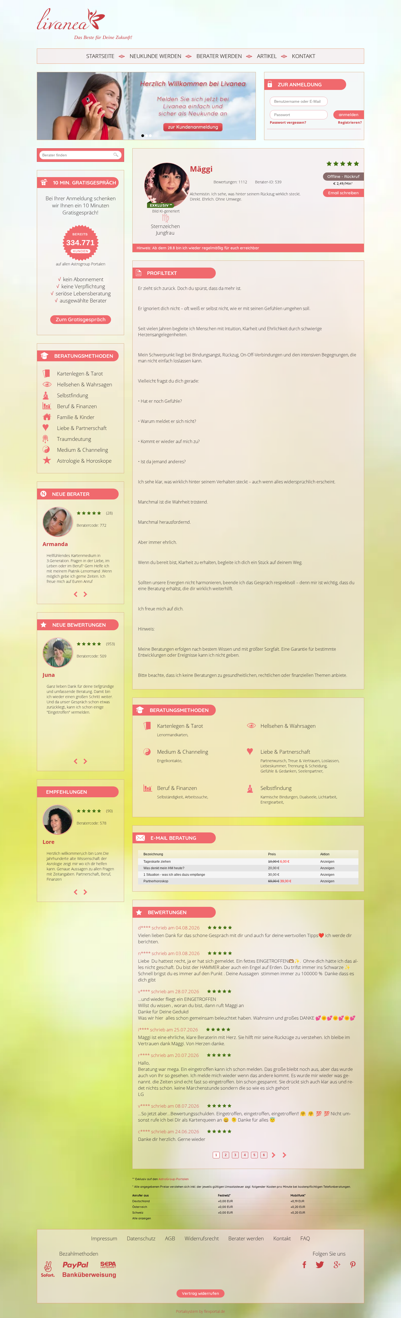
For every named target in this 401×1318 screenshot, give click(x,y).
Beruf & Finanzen (77, 406)
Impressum (104, 1238)
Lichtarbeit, (327, 796)
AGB (170, 1238)
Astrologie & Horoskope (84, 460)
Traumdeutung (74, 439)
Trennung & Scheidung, (307, 765)
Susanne (54, 544)
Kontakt (303, 56)
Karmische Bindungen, (279, 796)
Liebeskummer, (274, 765)
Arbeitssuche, (196, 796)
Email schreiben (343, 192)
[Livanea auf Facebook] (304, 1266)
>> (284, 1155)
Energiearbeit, (272, 802)
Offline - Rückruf (343, 176)
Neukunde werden (155, 56)
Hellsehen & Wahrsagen (84, 384)
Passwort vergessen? (288, 122)
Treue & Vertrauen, (304, 760)
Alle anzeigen (141, 1218)
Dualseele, (308, 796)
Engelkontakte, (169, 760)
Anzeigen (327, 861)
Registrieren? (350, 122)
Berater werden (219, 56)
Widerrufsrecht (202, 1238)
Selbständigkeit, (170, 796)
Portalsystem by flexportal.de (200, 1311)
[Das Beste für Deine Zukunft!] (84, 18)
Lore (49, 842)
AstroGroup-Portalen (173, 1179)
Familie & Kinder (75, 417)
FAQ (305, 1238)
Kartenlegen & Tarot (80, 373)
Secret (51, 674)
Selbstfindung (72, 395)
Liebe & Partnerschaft (82, 428)
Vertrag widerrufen (200, 1293)
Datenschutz (141, 1238)
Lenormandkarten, (172, 734)
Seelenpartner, (310, 771)
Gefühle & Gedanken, (279, 771)
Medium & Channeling (82, 449)
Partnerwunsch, (274, 760)
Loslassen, (330, 760)
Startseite (100, 56)
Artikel (267, 56)
